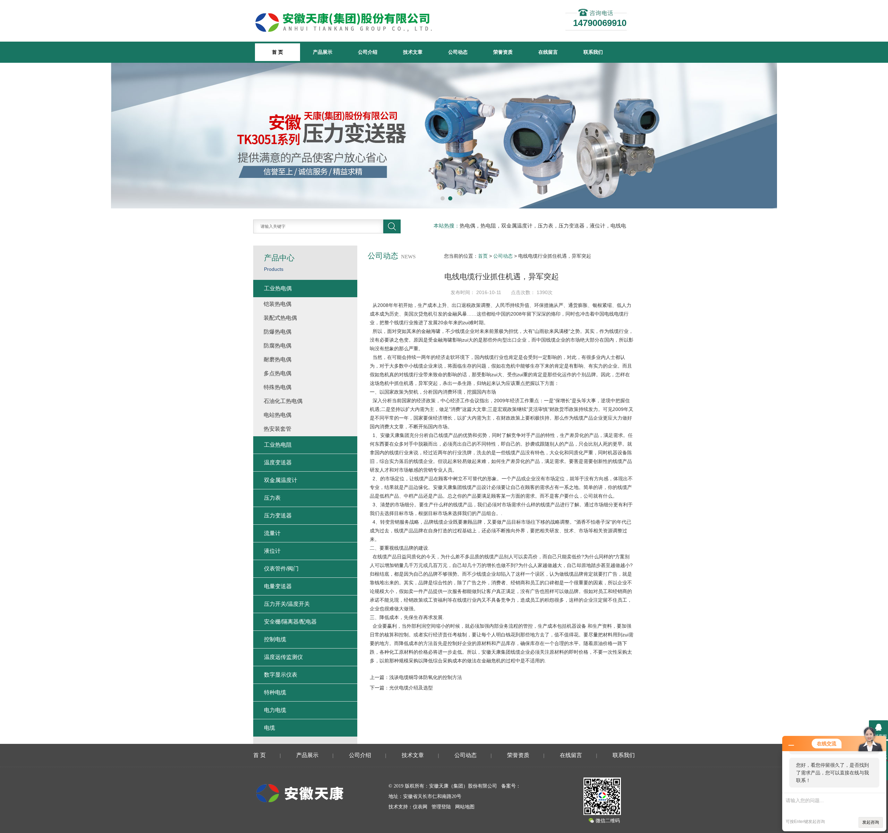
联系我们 (593, 52)
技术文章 (412, 52)
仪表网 (420, 806)
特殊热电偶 (277, 387)
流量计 (272, 533)
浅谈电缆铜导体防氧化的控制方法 (425, 677)
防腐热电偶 (277, 346)
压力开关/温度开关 (287, 604)
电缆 (269, 728)
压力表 (272, 498)
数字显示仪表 (280, 675)
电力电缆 (275, 710)
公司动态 (458, 52)
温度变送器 (278, 462)
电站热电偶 (277, 415)
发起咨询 (870, 822)
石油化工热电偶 (283, 401)
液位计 (272, 551)
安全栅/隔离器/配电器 (290, 622)
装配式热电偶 (280, 318)
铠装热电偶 (277, 304)
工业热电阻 (278, 445)
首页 (483, 256)
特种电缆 (275, 692)
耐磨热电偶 (277, 359)
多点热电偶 (277, 373)
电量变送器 (278, 586)
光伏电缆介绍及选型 (411, 687)
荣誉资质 (503, 52)
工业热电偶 (278, 288)
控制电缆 (275, 639)
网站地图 (465, 806)
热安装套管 (277, 429)
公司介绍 (367, 52)
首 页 (259, 755)
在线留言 (548, 52)
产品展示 (322, 52)
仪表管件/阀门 (281, 569)
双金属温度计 (280, 480)
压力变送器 (278, 515)
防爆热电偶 (277, 332)
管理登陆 (441, 806)
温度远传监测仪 (283, 657)
